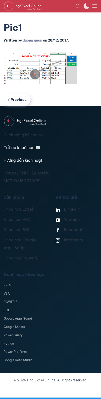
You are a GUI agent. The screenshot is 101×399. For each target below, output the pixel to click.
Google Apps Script (18, 318)
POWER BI (11, 302)
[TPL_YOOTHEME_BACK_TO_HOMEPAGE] (39, 6)
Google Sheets (14, 327)
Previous (18, 99)
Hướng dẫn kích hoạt (23, 160)
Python (9, 343)
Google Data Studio (18, 360)
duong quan (32, 40)
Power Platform (15, 352)
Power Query (13, 335)
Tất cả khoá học (22, 147)
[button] (77, 6)
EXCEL (8, 285)
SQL (7, 310)
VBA (7, 293)
